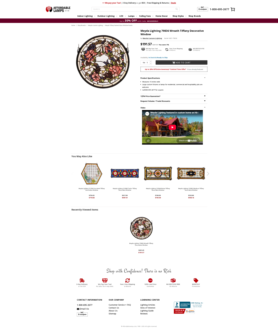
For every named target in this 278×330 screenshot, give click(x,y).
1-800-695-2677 (84, 304)
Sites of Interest (147, 307)
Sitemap (112, 313)
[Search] (176, 9)
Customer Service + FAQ (120, 304)
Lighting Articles (147, 304)
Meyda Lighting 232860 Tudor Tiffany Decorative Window (125, 189)
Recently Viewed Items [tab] (84, 209)
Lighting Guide (147, 310)
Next (208, 173)
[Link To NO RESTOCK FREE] (173, 280)
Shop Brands (195, 16)
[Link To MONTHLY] (196, 280)
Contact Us (114, 307)
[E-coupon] (203, 8)
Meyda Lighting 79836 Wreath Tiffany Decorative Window (141, 244)
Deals (173, 3)
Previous (72, 173)
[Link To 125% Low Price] (150, 280)
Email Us (84, 308)
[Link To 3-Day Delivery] (82, 280)
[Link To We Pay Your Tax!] (105, 280)
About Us (113, 310)
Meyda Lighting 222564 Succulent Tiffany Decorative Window (92, 189)
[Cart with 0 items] (233, 9)
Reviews (144, 313)
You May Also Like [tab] (81, 156)
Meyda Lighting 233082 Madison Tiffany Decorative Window (191, 189)
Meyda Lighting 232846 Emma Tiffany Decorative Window (158, 189)
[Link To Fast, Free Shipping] (127, 280)
